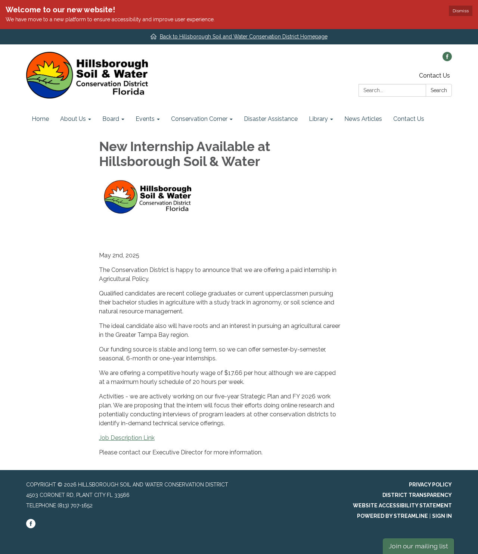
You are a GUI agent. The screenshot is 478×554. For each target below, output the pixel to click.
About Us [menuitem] (73, 118)
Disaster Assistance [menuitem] (271, 118)
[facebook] (447, 59)
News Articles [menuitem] (363, 118)
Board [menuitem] (110, 118)
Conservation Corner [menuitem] (199, 118)
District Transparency (417, 495)
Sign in (442, 516)
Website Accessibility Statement (402, 505)
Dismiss (461, 10)
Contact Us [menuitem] (408, 118)
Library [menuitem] (318, 118)
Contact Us (434, 75)
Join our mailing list (418, 546)
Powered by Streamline (392, 516)
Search (439, 90)
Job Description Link (127, 437)
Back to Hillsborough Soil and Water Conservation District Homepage (244, 37)
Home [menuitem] (40, 118)
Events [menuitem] (145, 118)
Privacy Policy (430, 485)
